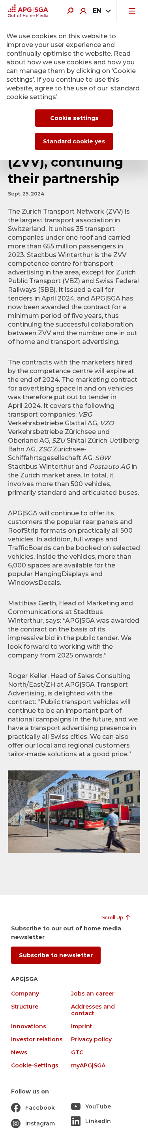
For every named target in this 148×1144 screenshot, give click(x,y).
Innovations (28, 1026)
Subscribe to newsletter (56, 955)
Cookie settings (74, 118)
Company (25, 993)
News (19, 1052)
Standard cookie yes (74, 141)
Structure (24, 1006)
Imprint (81, 1026)
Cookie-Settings (34, 1065)
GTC (77, 1052)
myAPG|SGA (88, 1065)
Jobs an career (92, 993)
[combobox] (101, 11)
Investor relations (37, 1039)
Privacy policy (91, 1039)
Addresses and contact (93, 1010)
